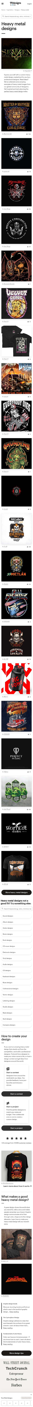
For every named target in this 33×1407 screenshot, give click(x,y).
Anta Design (7, 209)
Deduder (6, 584)
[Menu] (2, 4)
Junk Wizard (7, 809)
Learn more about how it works (16, 1186)
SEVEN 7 (6, 847)
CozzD (5, 546)
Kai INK (6, 659)
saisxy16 (6, 396)
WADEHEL (6, 1296)
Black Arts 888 (8, 134)
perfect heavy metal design (13, 91)
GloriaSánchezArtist (8, 1183)
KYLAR (6, 884)
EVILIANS (6, 621)
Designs (17, 10)
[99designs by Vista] (15, 4)
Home (3, 10)
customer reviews (25, 1143)
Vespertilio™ (28, 71)
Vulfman (6, 772)
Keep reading (14, 1312)
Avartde (6, 509)
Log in (29, 4)
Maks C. (6, 696)
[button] (31, 1394)
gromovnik (6, 171)
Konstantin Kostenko (9, 284)
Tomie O (6, 321)
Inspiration (10, 10)
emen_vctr (5, 1261)
